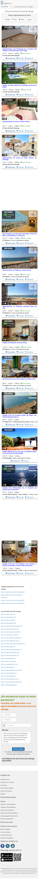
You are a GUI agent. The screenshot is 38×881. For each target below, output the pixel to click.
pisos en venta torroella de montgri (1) (11, 682)
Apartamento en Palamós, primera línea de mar (19, 307)
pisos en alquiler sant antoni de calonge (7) (13, 592)
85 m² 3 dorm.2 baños (20, 421)
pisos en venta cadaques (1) (9, 673)
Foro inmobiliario (5, 832)
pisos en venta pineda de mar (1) (10, 679)
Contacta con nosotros (7, 782)
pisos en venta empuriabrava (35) (10, 652)
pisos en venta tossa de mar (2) (10, 629)
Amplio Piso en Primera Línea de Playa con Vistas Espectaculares (19, 416)
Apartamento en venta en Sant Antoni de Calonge (19, 158)
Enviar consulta (18, 749)
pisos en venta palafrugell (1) (9, 685)
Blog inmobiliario (5, 829)
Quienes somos (5, 779)
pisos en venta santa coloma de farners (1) (13, 643)
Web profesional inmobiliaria (9, 813)
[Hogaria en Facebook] (3, 846)
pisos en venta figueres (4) (8, 658)
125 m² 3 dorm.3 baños (20, 569)
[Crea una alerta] (22, 19)
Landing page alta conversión (9, 816)
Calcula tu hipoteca (6, 835)
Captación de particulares (8, 804)
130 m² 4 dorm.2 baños (17, 91)
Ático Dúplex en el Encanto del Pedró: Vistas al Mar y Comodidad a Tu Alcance (19, 234)
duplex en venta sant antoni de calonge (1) (12, 603)
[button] (23, 7)
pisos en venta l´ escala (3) (8, 661)
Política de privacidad (7, 788)
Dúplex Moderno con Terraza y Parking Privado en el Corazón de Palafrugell (19, 452)
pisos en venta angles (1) (8, 667)
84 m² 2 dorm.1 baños (17, 384)
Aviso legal (4, 785)
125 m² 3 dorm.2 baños (16, 457)
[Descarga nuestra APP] (11, 857)
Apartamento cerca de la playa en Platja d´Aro (19, 379)
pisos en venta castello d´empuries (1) (11, 638)
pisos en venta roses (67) (8, 614)
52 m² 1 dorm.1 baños (16, 127)
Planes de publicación (7, 819)
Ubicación (30, 58)
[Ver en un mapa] (7, 19)
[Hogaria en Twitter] (8, 846)
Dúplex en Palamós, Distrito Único (15, 343)
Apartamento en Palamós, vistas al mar (17, 270)
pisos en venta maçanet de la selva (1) (11, 670)
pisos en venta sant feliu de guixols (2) (11, 626)
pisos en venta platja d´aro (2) (9, 664)
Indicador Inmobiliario (7, 838)
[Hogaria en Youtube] (13, 846)
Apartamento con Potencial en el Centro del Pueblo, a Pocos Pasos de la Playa (19, 50)
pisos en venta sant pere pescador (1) (11, 649)
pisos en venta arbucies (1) (8, 676)
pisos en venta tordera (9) (8, 620)
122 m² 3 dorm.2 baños (17, 239)
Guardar (21, 58)
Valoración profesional (7, 810)
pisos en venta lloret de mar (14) (10, 655)
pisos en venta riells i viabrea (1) (10, 635)
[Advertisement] (19, 190)
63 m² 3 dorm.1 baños (16, 312)
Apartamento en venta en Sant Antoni (16, 121)
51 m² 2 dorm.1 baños (16, 54)
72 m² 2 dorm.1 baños (16, 163)
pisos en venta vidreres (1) (8, 646)
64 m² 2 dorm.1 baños (16, 275)
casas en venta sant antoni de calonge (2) (12, 600)
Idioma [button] (3, 794)
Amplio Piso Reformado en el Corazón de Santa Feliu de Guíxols (19, 488)
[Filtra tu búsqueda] (14, 19)
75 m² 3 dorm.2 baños (20, 493)
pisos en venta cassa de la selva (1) (11, 632)
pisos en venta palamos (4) (8, 623)
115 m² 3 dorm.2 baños (17, 348)
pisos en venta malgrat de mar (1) (10, 641)
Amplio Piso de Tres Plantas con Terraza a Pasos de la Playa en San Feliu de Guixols (19, 565)
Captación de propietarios (8, 807)
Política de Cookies (6, 791)
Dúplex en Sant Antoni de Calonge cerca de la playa (19, 86)
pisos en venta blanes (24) (8, 617)
